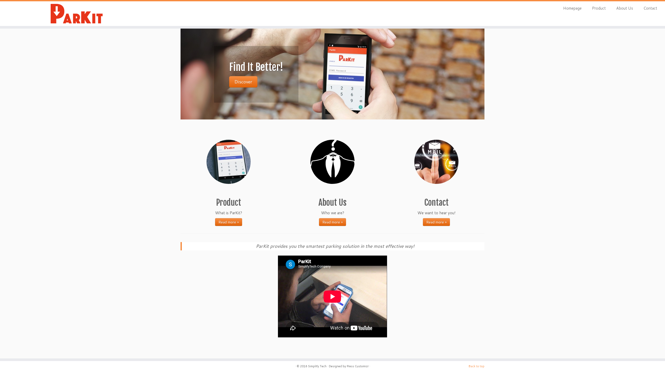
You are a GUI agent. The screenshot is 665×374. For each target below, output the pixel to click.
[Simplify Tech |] (77, 13)
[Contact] (436, 162)
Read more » (228, 222)
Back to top (476, 366)
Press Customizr (358, 366)
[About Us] (332, 162)
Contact (650, 8)
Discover (243, 81)
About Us (624, 8)
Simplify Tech (317, 366)
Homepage (572, 8)
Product (599, 8)
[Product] (228, 162)
